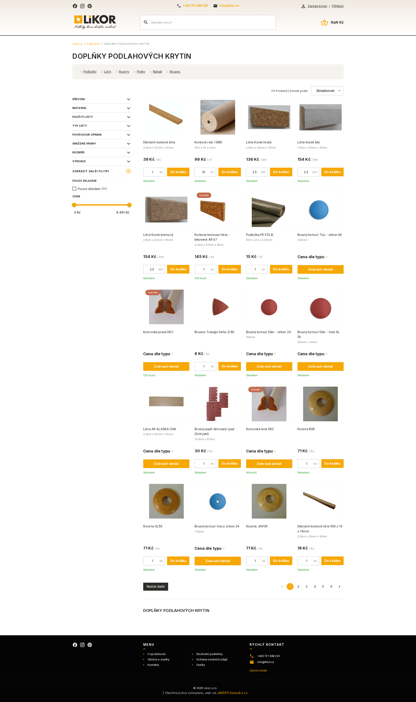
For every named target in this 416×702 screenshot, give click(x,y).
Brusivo (175, 71)
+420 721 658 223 (195, 5)
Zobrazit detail (320, 269)
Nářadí (157, 71)
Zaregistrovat (317, 6)
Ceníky (200, 664)
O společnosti (157, 654)
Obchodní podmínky (209, 654)
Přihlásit (338, 6)
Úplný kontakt (258, 670)
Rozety (124, 71)
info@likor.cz (229, 5)
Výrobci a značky (158, 659)
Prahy (141, 71)
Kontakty (153, 664)
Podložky (90, 71)
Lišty (107, 71)
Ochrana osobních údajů (212, 659)
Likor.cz (77, 43)
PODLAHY (93, 43)
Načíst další (156, 586)
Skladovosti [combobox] (325, 90)
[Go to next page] (339, 586)
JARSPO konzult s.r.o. (232, 693)
